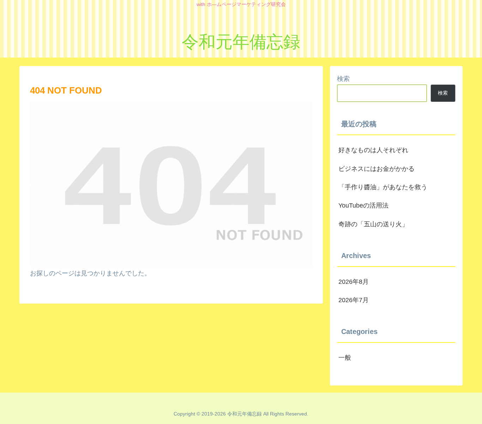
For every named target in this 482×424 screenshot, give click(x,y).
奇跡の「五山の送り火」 (373, 224)
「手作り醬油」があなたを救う (382, 187)
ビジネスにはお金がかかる (376, 168)
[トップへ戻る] (471, 413)
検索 (343, 78)
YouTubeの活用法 (363, 205)
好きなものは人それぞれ (373, 150)
